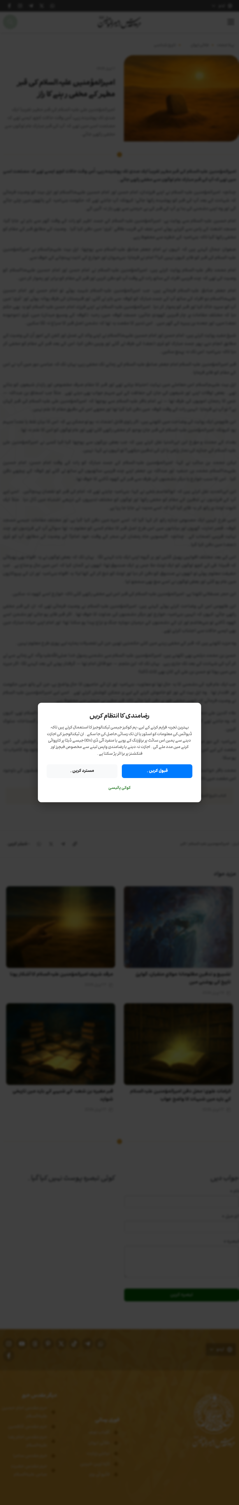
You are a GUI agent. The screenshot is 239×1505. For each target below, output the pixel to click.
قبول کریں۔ (157, 771)
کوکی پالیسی (119, 788)
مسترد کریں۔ (82, 771)
